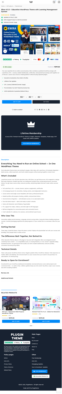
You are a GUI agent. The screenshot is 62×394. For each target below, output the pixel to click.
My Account (34, 340)
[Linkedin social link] (44, 109)
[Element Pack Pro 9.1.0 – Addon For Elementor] (45, 303)
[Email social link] (39, 109)
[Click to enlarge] (4, 51)
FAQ (32, 349)
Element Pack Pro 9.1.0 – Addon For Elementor (45, 311)
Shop (32, 337)
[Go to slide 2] (30, 325)
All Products (9, 6)
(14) (9, 315)
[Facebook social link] (34, 109)
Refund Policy (7, 370)
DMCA (5, 358)
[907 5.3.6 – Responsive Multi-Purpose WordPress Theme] (15, 303)
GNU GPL (6, 361)
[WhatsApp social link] (46, 109)
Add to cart (16, 101)
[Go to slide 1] (28, 325)
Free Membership (36, 358)
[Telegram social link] (48, 109)
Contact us (34, 343)
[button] (15, 321)
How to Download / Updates (39, 367)
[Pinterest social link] (41, 109)
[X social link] (36, 109)
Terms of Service (8, 367)
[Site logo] (30, 2)
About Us (33, 346)
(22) (39, 314)
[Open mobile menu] (2, 2)
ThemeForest (17, 6)
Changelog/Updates (36, 364)
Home (2, 6)
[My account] (57, 2)
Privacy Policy (7, 364)
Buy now (45, 101)
